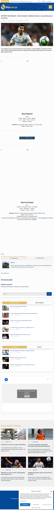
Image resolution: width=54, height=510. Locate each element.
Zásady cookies (35, 507)
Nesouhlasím (36, 504)
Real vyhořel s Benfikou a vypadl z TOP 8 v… (18, 357)
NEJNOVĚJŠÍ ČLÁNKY (14, 302)
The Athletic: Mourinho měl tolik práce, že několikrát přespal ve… (22, 327)
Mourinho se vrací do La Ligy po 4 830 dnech (18, 306)
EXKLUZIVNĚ (14, 347)
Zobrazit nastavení (47, 504)
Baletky (12, 352)
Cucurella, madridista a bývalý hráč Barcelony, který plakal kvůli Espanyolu (24, 313)
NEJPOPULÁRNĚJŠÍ (39, 302)
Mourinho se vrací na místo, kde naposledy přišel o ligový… (21, 320)
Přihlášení (43, 1)
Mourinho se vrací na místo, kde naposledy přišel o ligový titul (13, 473)
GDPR (39, 507)
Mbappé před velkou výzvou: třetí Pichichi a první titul (20, 334)
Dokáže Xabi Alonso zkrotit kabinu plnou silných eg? (21, 1)
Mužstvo (12, 329)
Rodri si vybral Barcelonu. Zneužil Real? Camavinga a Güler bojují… (22, 350)
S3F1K (26, 20)
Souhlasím (25, 504)
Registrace (49, 1)
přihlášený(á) (9, 286)
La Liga (3, 20)
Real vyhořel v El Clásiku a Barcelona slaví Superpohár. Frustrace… (22, 364)
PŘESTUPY (39, 347)
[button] (51, 491)
